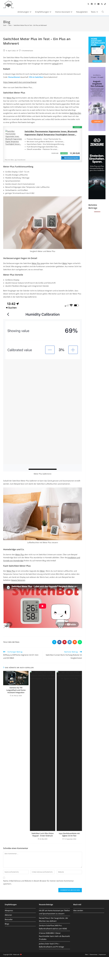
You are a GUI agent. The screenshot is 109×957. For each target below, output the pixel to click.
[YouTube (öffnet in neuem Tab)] (98, 4)
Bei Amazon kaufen (71, 158)
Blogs (7, 924)
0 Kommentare (27, 51)
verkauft (55, 64)
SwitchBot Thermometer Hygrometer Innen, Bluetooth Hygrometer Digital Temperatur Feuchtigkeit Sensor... (51, 133)
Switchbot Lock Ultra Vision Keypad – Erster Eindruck (43, 834)
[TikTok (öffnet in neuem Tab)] (105, 4)
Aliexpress (9, 910)
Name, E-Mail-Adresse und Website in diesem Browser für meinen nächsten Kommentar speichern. (38, 882)
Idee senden (78, 910)
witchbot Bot (75, 113)
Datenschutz (93, 954)
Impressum (102, 954)
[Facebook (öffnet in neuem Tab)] (91, 4)
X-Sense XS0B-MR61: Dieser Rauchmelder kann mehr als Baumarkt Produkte (54, 936)
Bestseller (9, 919)
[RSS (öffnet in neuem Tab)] (101, 4)
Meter (16, 60)
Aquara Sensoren (18, 580)
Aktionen (8, 915)
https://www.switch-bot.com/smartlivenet (20, 82)
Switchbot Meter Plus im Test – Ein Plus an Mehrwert (30, 25)
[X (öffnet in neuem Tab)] (88, 4)
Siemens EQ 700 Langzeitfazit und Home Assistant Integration (16, 690)
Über (86, 954)
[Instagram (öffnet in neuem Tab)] (95, 4)
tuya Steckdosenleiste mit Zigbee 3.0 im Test (69, 834)
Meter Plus (11, 98)
